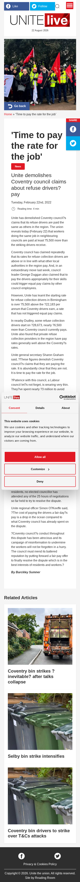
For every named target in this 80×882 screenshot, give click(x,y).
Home (8, 114)
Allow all (40, 456)
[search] (57, 6)
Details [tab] (40, 407)
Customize (38, 469)
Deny (40, 481)
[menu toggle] (69, 5)
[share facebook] (73, 129)
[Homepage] (40, 20)
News (18, 166)
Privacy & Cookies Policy (40, 864)
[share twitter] (73, 143)
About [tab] (66, 407)
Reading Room (45, 877)
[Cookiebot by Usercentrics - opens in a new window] (59, 397)
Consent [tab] (14, 407)
